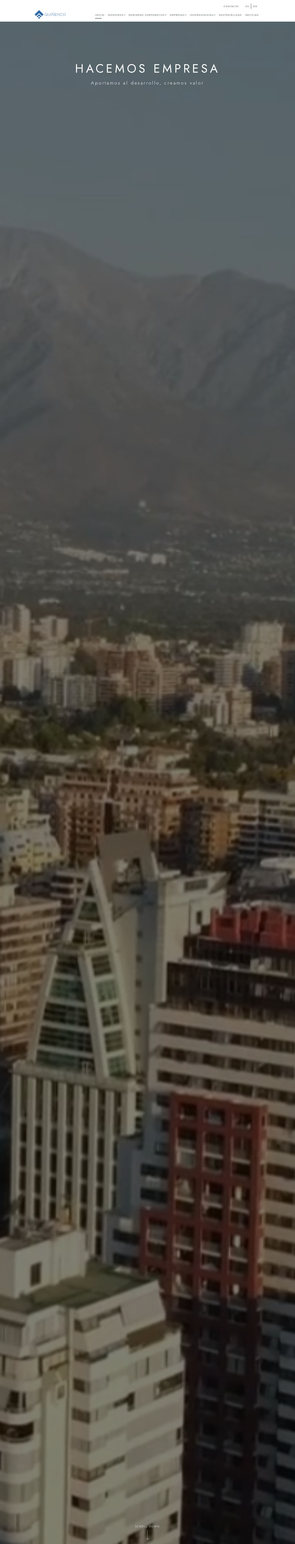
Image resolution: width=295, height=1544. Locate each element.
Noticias (252, 15)
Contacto (231, 6)
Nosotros (115, 15)
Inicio (100, 15)
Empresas (177, 15)
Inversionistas (201, 15)
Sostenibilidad (230, 15)
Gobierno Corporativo (147, 15)
